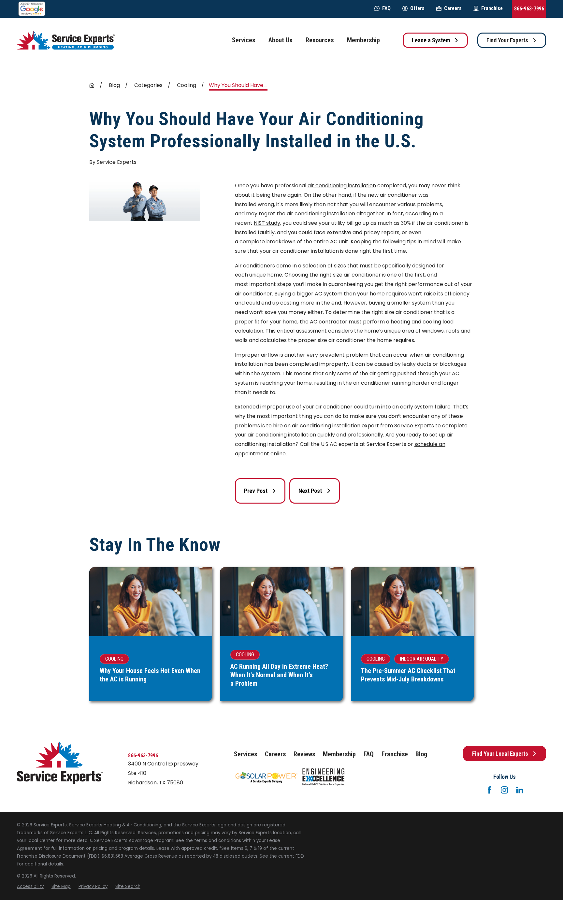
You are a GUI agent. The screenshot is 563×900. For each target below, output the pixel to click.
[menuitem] (30, 887)
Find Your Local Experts (500, 753)
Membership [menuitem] (363, 40)
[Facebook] (489, 789)
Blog (421, 754)
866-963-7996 (529, 9)
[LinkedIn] (519, 789)
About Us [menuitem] (280, 40)
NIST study (267, 223)
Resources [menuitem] (320, 40)
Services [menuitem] (243, 40)
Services (245, 754)
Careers (453, 8)
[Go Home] (91, 85)
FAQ (386, 8)
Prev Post (255, 490)
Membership (339, 754)
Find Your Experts (507, 40)
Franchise (492, 8)
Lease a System (431, 40)
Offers (417, 8)
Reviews (304, 754)
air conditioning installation (342, 185)
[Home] (66, 40)
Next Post (310, 490)
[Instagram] (504, 789)
